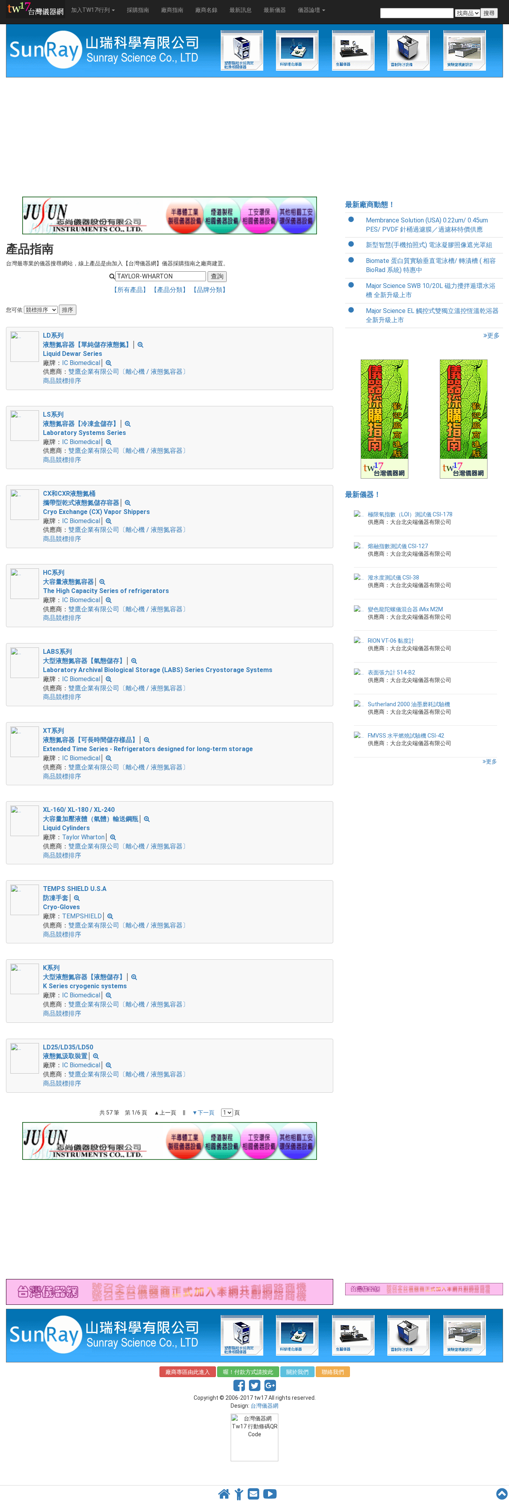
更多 (493, 335)
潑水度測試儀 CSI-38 (393, 577)
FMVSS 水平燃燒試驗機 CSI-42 (406, 735)
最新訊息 (240, 10)
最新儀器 (275, 10)
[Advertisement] (169, 137)
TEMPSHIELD (82, 916)
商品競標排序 (62, 380)
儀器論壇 (309, 10)
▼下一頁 (203, 1112)
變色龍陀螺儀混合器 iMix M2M (405, 609)
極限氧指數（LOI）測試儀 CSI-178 (410, 514)
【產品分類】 (170, 290)
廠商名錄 (206, 10)
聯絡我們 (333, 1372)
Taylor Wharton (83, 837)
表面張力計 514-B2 (391, 672)
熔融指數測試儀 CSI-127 (398, 546)
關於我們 (297, 1372)
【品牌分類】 (209, 290)
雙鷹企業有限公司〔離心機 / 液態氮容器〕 (128, 371)
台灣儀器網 (264, 1406)
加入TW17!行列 (91, 10)
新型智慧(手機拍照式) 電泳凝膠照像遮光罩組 (429, 245)
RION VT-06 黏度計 (391, 641)
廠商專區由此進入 (187, 1372)
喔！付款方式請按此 (248, 1372)
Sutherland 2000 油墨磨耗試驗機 (409, 704)
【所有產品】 (131, 290)
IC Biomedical (81, 363)
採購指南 (138, 10)
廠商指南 (172, 10)
